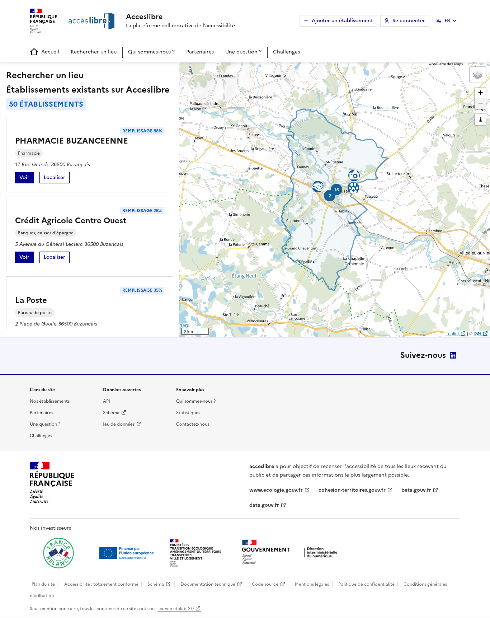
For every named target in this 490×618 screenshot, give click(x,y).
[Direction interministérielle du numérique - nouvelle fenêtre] (291, 552)
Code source (265, 584)
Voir (26, 178)
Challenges (286, 52)
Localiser (57, 178)
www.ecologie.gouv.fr (276, 490)
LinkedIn (453, 355)
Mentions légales (312, 584)
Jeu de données (119, 424)
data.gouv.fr (264, 505)
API (106, 401)
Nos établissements (50, 401)
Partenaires (200, 52)
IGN (477, 333)
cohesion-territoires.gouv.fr (352, 490)
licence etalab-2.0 (175, 608)
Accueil (50, 52)
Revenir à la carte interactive (236, 71)
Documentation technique (207, 584)
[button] (478, 75)
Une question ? (243, 52)
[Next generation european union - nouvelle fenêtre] (127, 553)
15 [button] (336, 189)
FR (447, 20)
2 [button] (330, 195)
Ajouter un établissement (342, 20)
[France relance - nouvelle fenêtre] (58, 553)
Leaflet (452, 333)
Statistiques (188, 412)
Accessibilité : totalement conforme (101, 584)
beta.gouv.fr (416, 490)
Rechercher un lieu (94, 52)
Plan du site (43, 584)
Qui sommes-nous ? (151, 52)
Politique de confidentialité (366, 584)
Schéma (111, 412)
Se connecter (408, 20)
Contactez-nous (192, 424)
